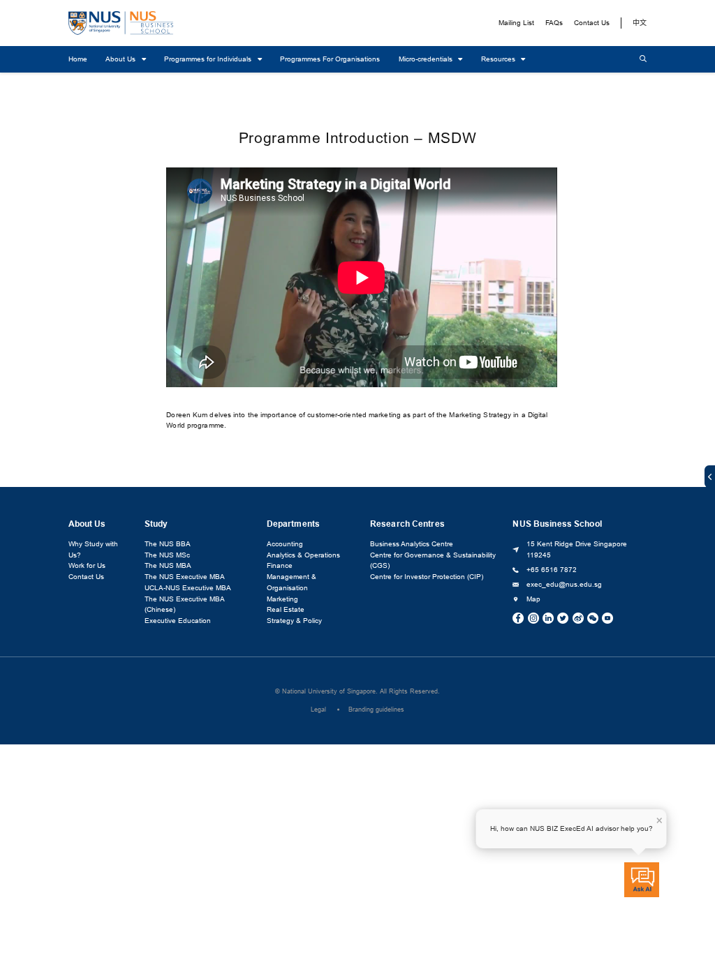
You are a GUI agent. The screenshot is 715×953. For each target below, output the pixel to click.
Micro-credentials (427, 59)
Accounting (285, 544)
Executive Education (178, 620)
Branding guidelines (376, 709)
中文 (640, 23)
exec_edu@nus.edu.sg (564, 584)
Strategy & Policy (294, 620)
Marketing (282, 599)
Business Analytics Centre (411, 544)
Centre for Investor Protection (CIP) (426, 576)
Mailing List (516, 23)
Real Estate (285, 609)
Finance (280, 565)
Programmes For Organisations (330, 59)
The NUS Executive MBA (185, 576)
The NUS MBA (168, 565)
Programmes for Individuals (208, 59)
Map (533, 599)
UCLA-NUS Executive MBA (188, 588)
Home (77, 59)
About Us (121, 59)
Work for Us (86, 565)
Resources (499, 59)
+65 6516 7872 (551, 569)
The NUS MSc (167, 555)
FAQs (554, 23)
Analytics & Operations (303, 555)
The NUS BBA (168, 544)
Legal (318, 709)
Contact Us (592, 23)
